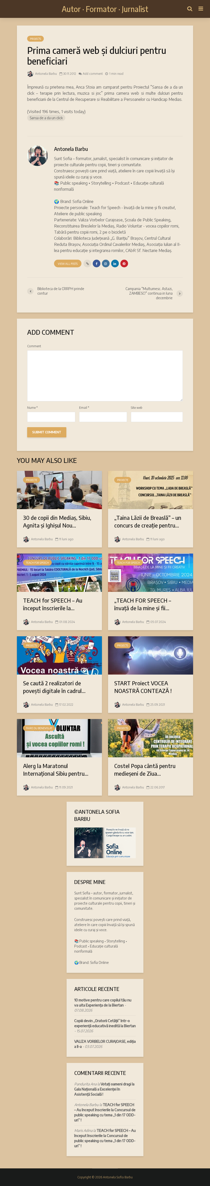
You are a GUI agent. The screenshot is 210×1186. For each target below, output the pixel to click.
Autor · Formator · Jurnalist (105, 9)
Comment (34, 346)
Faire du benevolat (39, 728)
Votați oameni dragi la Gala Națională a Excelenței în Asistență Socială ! (104, 1089)
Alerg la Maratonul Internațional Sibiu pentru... (55, 769)
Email (84, 407)
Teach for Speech (37, 562)
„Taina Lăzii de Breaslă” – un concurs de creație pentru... (147, 521)
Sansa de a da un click (46, 118)
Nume (32, 407)
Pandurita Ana (85, 1084)
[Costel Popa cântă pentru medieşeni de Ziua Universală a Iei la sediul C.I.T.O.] (150, 737)
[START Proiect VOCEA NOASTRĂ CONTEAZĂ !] (150, 654)
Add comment (93, 74)
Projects (35, 38)
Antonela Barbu (45, 74)
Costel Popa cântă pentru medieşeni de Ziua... (144, 769)
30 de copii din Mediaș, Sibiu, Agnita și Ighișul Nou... (57, 521)
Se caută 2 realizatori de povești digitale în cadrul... (54, 686)
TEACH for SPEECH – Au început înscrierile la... (52, 604)
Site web (136, 407)
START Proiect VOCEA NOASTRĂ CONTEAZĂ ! (143, 686)
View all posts (68, 263)
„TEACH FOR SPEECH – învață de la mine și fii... (142, 604)
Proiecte (31, 480)
